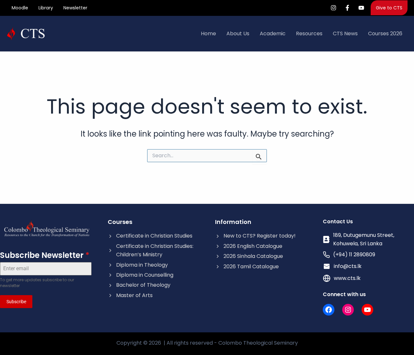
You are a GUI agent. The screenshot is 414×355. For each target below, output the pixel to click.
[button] (389, 7)
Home (208, 33)
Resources (309, 33)
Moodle (20, 8)
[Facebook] (347, 8)
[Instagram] (333, 8)
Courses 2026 (385, 33)
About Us (237, 33)
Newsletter (75, 8)
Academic (273, 33)
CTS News (345, 33)
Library (45, 8)
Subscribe (16, 301)
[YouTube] (361, 8)
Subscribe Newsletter (44, 255)
